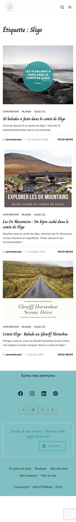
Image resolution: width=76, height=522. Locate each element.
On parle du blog (20, 468)
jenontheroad (13, 139)
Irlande (26, 111)
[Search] (62, 6)
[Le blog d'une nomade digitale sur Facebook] (52, 409)
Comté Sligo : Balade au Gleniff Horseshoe (35, 334)
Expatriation (11, 111)
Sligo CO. (40, 111)
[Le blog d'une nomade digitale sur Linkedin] (43, 409)
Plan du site (48, 475)
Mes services (59, 468)
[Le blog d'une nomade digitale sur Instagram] (23, 409)
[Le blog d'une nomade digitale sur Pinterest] (33, 409)
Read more (65, 139)
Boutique (40, 468)
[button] (69, 6)
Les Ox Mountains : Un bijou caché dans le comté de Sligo (36, 224)
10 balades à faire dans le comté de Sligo (34, 119)
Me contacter (28, 475)
